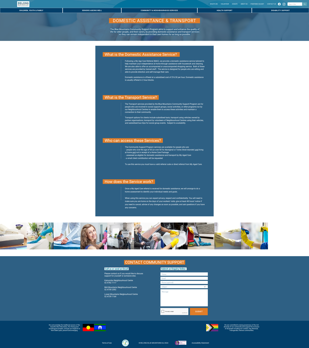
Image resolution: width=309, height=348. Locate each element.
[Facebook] (279, 4)
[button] (31, 10)
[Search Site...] (304, 4)
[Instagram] (284, 4)
